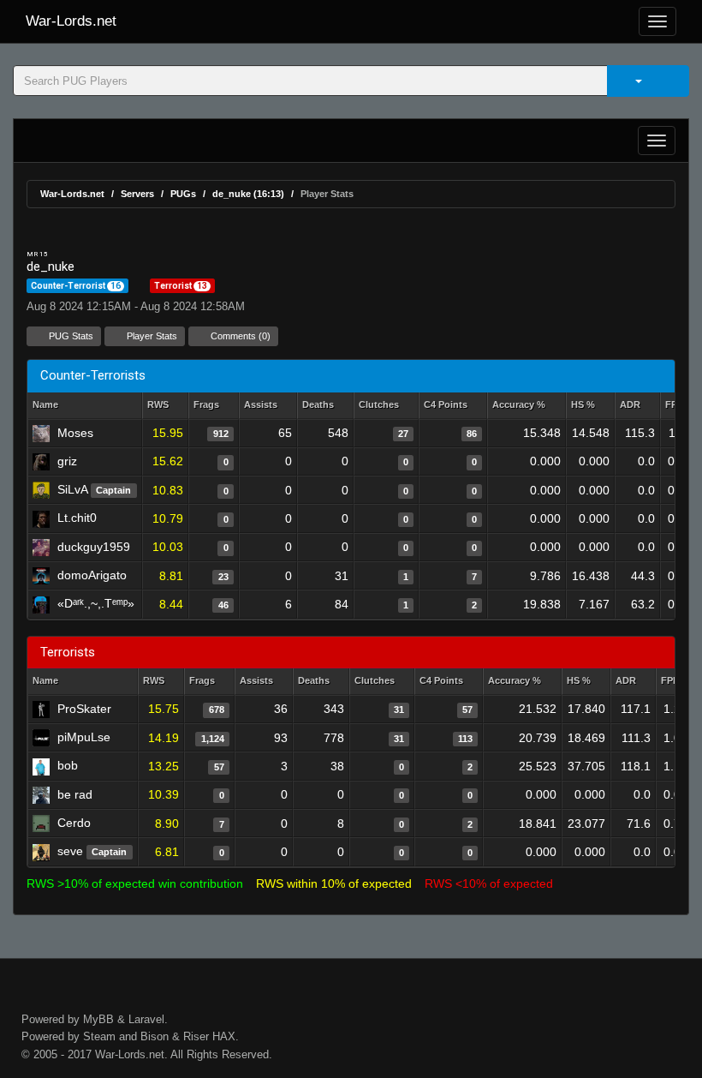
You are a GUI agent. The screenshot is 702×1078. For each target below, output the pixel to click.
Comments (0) (239, 336)
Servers (137, 194)
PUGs (183, 194)
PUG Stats (69, 336)
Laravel (146, 1019)
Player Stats (150, 336)
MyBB (98, 1019)
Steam (99, 1036)
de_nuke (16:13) (248, 194)
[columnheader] (165, 405)
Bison (154, 1036)
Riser (196, 1036)
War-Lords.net (71, 21)
